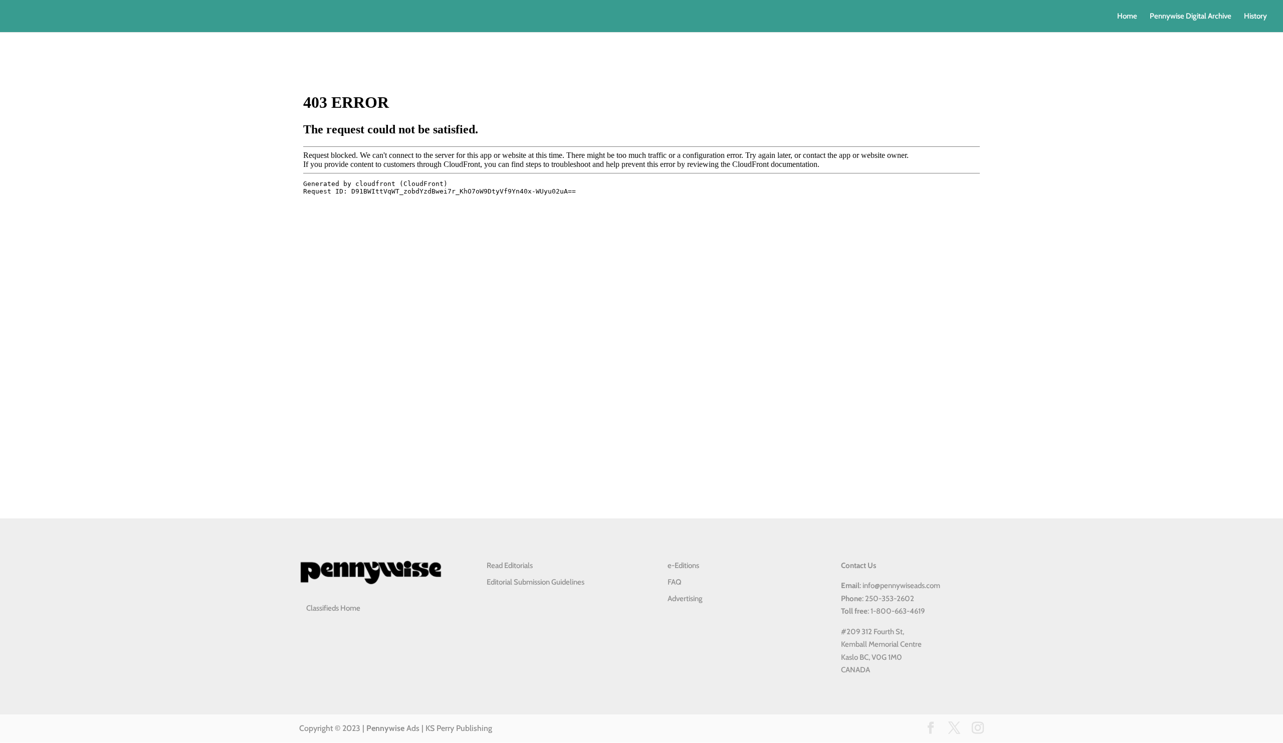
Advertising (685, 598)
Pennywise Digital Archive (1190, 17)
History (1255, 17)
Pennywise (385, 728)
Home (1127, 17)
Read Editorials (510, 565)
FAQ (674, 582)
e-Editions (683, 565)
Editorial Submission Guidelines (535, 582)
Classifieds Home (333, 608)
